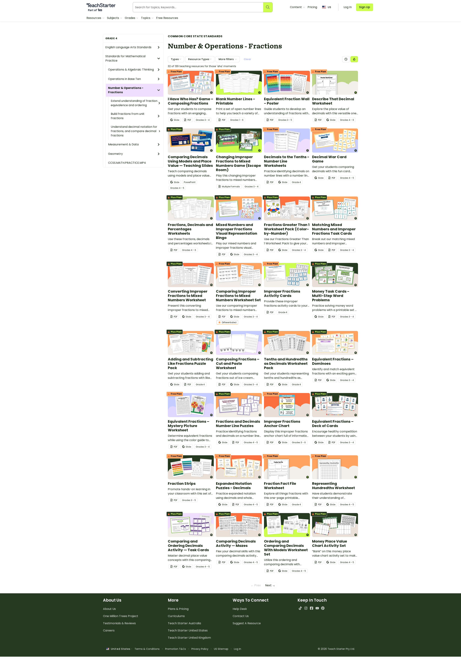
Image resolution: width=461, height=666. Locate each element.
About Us (109, 609)
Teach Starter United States (188, 630)
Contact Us (241, 616)
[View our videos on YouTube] (317, 608)
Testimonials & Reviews (119, 623)
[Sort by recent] (346, 59)
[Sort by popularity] (354, 59)
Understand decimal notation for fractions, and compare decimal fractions (134, 131)
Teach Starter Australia (184, 623)
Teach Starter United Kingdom (189, 638)
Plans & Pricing (178, 609)
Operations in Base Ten (124, 79)
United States (119, 649)
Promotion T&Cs (175, 649)
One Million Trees (120, 616)
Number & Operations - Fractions (125, 90)
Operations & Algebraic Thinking (131, 69)
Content (296, 7)
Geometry (115, 154)
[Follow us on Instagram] (306, 608)
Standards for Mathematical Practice (125, 58)
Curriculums (176, 616)
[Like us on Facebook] (311, 608)
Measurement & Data (123, 144)
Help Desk (240, 609)
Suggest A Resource (247, 623)
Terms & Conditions (147, 649)
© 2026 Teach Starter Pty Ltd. (336, 649)
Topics (146, 18)
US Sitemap (221, 649)
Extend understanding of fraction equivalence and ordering (134, 103)
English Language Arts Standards (128, 47)
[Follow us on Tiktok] (300, 608)
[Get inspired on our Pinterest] (323, 608)
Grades (130, 18)
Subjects (113, 18)
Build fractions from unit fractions (127, 116)
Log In (237, 649)
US (329, 7)
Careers (109, 630)
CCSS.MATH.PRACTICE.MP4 (127, 163)
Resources (94, 18)
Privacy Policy (199, 649)
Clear (247, 59)
